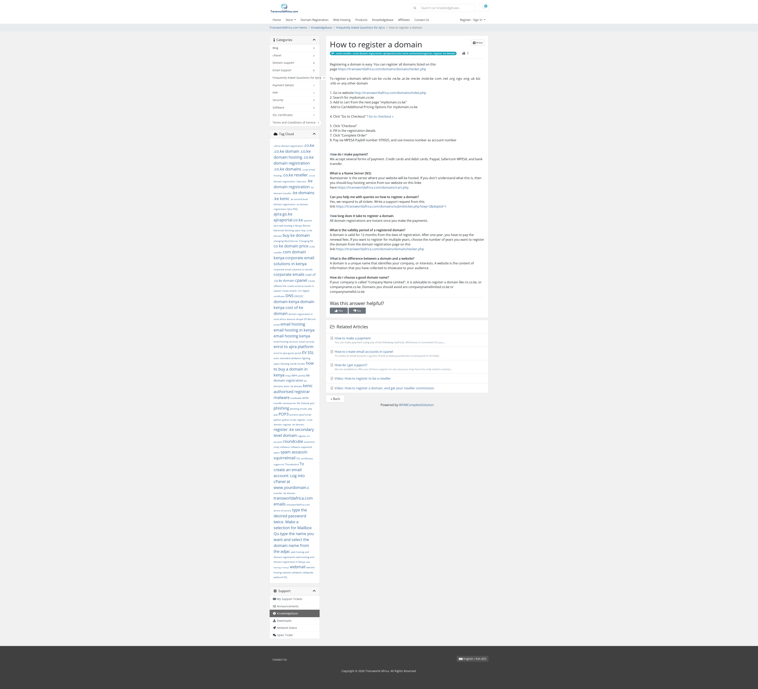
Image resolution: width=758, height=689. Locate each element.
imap (288, 375)
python (277, 419)
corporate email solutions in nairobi (293, 269)
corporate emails (289, 274)
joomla (302, 375)
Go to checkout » (381, 116)
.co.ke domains (287, 169)
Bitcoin (306, 225)
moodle (278, 403)
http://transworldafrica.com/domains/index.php (390, 93)
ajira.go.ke (283, 214)
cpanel (301, 280)
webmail (297, 566)
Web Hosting (342, 20)
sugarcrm (279, 464)
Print (479, 43)
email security (306, 341)
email (277, 324)
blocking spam (293, 230)
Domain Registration (314, 20)
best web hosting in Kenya (288, 225)
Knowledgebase (382, 20)
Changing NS (306, 241)
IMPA (294, 375)
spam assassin (293, 452)
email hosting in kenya (294, 330)
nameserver (289, 403)
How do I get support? (393, 367)
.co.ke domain (286, 151)
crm (299, 290)
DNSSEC (299, 296)
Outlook (305, 403)
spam (277, 452)
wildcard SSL (280, 577)
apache (308, 220)
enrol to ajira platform (294, 346)
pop (276, 414)
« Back (335, 399)
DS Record (309, 319)
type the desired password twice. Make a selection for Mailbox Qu (293, 521)
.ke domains (303, 192)
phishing (281, 408)
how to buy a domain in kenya (294, 369)
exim (276, 358)
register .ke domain (293, 424)
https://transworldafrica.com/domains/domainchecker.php (382, 69)
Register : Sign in (471, 20)
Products (361, 20)
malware (282, 397)
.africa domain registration (288, 146)
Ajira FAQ (292, 209)
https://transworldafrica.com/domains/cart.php (373, 187)
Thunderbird (292, 464)
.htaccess (301, 181)
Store (290, 20)
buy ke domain (296, 235)
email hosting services (286, 341)
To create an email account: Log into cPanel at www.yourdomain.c (291, 475)
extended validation (290, 358)
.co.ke (309, 145)
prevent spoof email (300, 414)
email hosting (292, 324)
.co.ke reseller (295, 175)
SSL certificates (304, 458)
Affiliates (404, 20)
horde (293, 363)
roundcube (293, 441)
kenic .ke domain (293, 386)
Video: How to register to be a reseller (362, 378)
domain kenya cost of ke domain (294, 307)
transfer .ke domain (284, 493)
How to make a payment (390, 340)
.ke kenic (282, 198)
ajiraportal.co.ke (288, 220)
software (285, 447)
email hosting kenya (292, 336)
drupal (299, 319)
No (358, 311)
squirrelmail (285, 458)
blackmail (279, 230)
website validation (292, 572)
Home (277, 20)
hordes (301, 363)
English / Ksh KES (474, 659)
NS (298, 403)
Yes (340, 311)
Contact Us (422, 20)
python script (289, 419)
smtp (276, 447)
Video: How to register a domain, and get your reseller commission (384, 388)
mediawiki (295, 398)
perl (312, 403)
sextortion (309, 442)
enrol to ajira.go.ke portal (287, 353)
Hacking (284, 363)
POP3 (284, 414)
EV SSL (308, 352)
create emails (289, 290)
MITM (305, 398)
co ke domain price (291, 246)
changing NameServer (286, 241)
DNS (289, 295)
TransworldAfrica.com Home (288, 27)
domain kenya (286, 301)
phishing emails (298, 408)
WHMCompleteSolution (416, 405)
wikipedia (308, 572)
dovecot (291, 319)
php (310, 408)
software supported (301, 447)
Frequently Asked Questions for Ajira (360, 27)
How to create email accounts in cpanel (387, 353)
